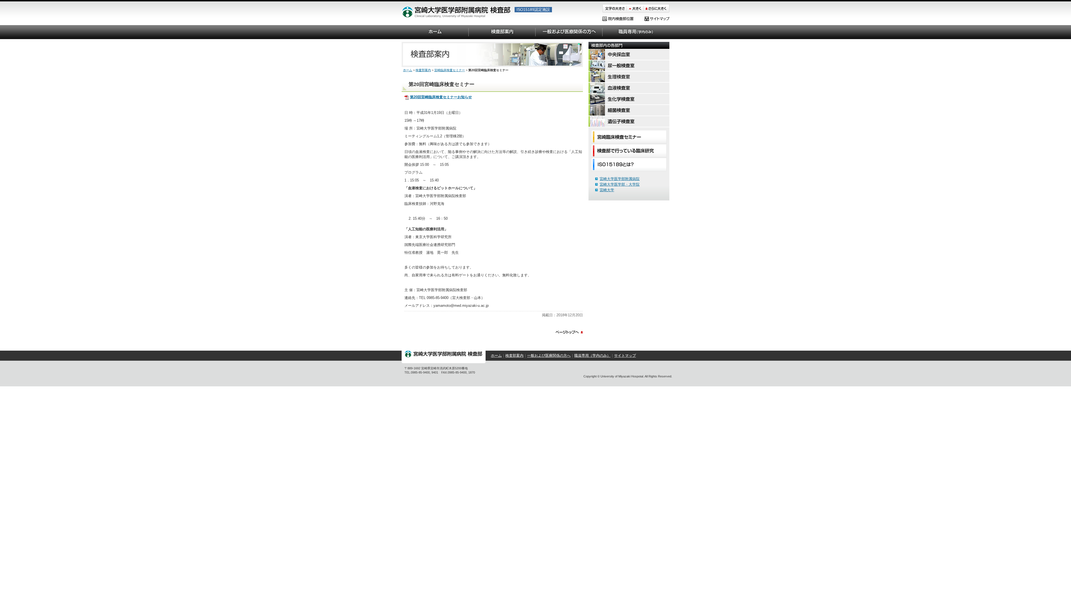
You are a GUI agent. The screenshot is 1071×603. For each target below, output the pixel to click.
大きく (635, 8)
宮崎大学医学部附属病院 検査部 (456, 14)
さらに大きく (656, 8)
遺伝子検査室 (628, 121)
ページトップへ (569, 332)
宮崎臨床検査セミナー (629, 137)
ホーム (435, 32)
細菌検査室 (628, 110)
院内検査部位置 (617, 18)
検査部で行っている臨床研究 (629, 151)
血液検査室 (628, 88)
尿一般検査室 (628, 65)
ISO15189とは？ (629, 164)
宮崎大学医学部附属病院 (620, 179)
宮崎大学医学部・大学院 (620, 184)
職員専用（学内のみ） (635, 32)
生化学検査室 (628, 99)
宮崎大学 (607, 190)
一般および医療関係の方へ (569, 32)
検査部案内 (502, 32)
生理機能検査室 (628, 77)
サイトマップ (657, 18)
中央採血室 (628, 54)
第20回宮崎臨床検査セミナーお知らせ (441, 97)
